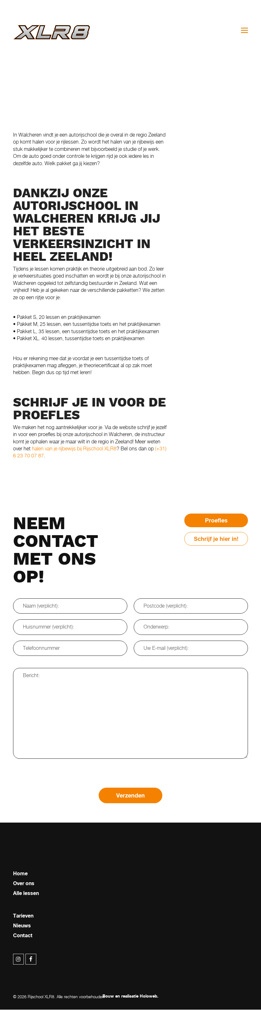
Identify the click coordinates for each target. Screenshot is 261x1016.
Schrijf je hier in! (216, 538)
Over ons (23, 883)
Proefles (216, 520)
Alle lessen (26, 893)
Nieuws (22, 926)
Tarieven (23, 916)
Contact (22, 936)
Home (20, 874)
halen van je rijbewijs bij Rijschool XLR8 (74, 449)
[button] (244, 30)
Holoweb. (149, 996)
